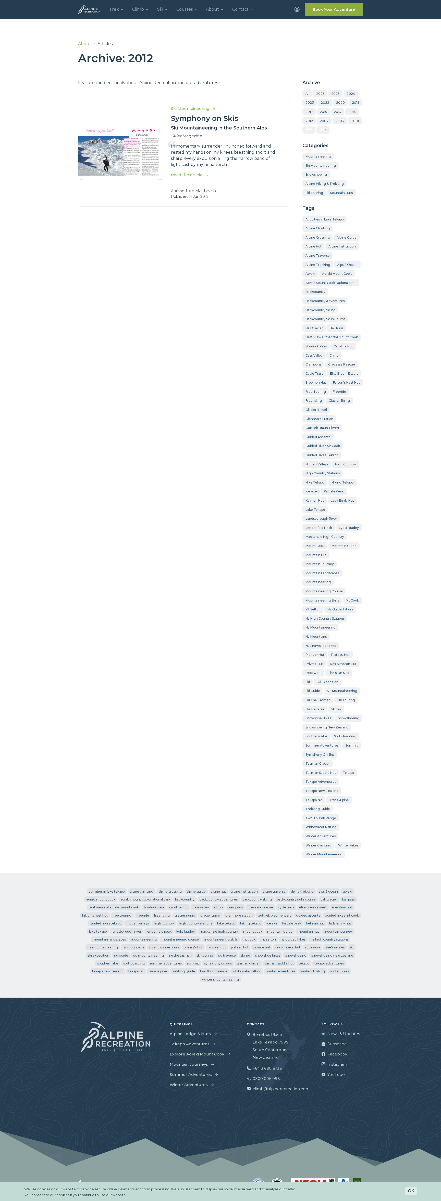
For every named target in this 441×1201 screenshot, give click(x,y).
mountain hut (316, 555)
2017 (309, 112)
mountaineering (318, 582)
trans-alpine (339, 800)
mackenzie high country (324, 537)
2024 (351, 94)
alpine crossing (317, 237)
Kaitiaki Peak (334, 491)
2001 (355, 121)
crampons (313, 364)
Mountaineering (318, 156)
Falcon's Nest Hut (346, 382)
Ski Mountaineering (320, 165)
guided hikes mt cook (322, 446)
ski (307, 682)
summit (351, 745)
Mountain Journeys (189, 1064)
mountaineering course (324, 591)
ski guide (312, 691)
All (307, 94)
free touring (315, 392)
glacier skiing (339, 400)
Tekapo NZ (313, 800)
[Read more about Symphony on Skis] (120, 152)
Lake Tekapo (315, 510)
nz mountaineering (320, 627)
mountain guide (344, 546)
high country (345, 464)
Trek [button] (114, 9)
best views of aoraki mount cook (331, 337)
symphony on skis (319, 754)
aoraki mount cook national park (331, 283)
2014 (337, 112)
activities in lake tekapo (324, 219)
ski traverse (314, 709)
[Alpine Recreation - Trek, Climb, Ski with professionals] (89, 9)
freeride (339, 392)
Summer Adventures (191, 1074)
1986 (323, 130)
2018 (355, 103)
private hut (314, 664)
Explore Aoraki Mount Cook (197, 1054)
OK (411, 1191)
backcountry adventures (325, 301)
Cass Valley (314, 355)
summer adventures (321, 745)
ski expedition (327, 682)
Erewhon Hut (315, 382)
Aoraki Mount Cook (337, 274)
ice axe (311, 491)
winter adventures (320, 836)
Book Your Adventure (334, 9)
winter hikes (348, 845)
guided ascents (317, 437)
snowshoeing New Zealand (326, 727)
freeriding (313, 400)
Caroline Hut (343, 346)
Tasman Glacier (317, 763)
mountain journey (319, 564)
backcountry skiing (320, 310)
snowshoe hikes (318, 718)
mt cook (352, 600)
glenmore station (319, 419)
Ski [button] (160, 9)
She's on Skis (338, 673)
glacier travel (316, 410)
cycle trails (314, 373)
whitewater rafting (321, 827)
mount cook (315, 546)
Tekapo (348, 773)
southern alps (316, 736)
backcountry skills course (325, 319)
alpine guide (347, 237)
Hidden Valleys (316, 464)
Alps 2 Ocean (347, 265)
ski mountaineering (342, 691)
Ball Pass (336, 328)
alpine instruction (342, 246)
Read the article (187, 174)
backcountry (315, 292)
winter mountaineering (323, 854)
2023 (309, 103)
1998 (309, 130)
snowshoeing (348, 718)
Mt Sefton (313, 609)
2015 (323, 112)
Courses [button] (184, 9)
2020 (340, 103)
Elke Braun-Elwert (344, 373)
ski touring (346, 700)
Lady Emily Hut (342, 500)
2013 (352, 112)
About (84, 43)
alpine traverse (317, 255)
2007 (324, 121)
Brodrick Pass (316, 346)
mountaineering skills (322, 600)
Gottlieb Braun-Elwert (322, 428)
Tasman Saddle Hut (320, 773)
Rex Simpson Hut (343, 664)
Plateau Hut (340, 655)
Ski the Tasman (317, 700)
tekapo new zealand (321, 791)
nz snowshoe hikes (320, 646)
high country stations (322, 473)
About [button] (212, 9)
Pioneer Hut (314, 655)
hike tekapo (315, 482)
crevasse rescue (341, 364)
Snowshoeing (316, 174)
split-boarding (345, 736)
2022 (325, 103)
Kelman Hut (314, 500)
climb (333, 355)
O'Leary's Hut (193, 947)
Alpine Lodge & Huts (190, 1033)
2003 (339, 121)
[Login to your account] (297, 9)
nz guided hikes (340, 609)
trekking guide (317, 809)
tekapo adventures (320, 782)
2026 (320, 94)
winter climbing (318, 845)
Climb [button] (138, 9)
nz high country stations (325, 618)
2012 (309, 121)
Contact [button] (240, 9)
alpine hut (313, 246)
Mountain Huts (341, 193)
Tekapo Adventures (190, 1043)
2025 (335, 94)
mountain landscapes (322, 573)
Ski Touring (314, 193)
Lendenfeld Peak (318, 528)
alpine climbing (317, 228)
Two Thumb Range (320, 818)
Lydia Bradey (349, 528)
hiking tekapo (343, 482)
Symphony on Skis (204, 118)
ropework (313, 673)
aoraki (310, 274)
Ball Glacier (314, 328)
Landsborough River (321, 518)
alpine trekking (317, 265)
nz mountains (316, 636)
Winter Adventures (189, 1084)
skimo (336, 709)
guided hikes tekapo (321, 455)
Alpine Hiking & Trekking (324, 184)
